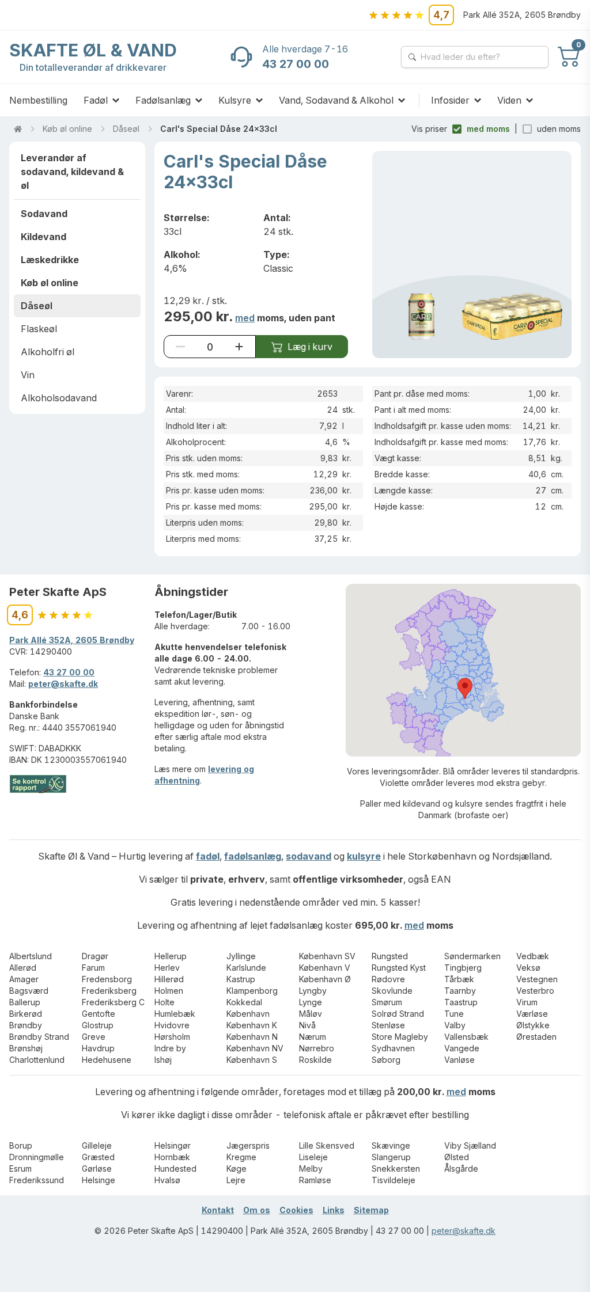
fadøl (208, 856)
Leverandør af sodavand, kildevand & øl (72, 171)
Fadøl (96, 100)
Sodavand (44, 213)
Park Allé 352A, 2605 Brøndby (71, 640)
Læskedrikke (50, 259)
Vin (28, 375)
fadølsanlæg (252, 856)
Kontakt (218, 1210)
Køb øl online (67, 129)
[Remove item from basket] (180, 347)
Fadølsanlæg (163, 100)
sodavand (308, 856)
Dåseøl (126, 129)
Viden (509, 100)
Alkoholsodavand (59, 398)
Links (334, 1210)
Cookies (296, 1210)
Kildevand (43, 236)
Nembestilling (38, 100)
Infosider (450, 100)
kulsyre (364, 856)
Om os (256, 1210)
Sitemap (371, 1210)
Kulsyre (234, 100)
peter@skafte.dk (63, 684)
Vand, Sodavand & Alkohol (336, 100)
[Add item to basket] (239, 347)
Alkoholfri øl (47, 352)
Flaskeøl (39, 329)
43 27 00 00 (68, 672)
